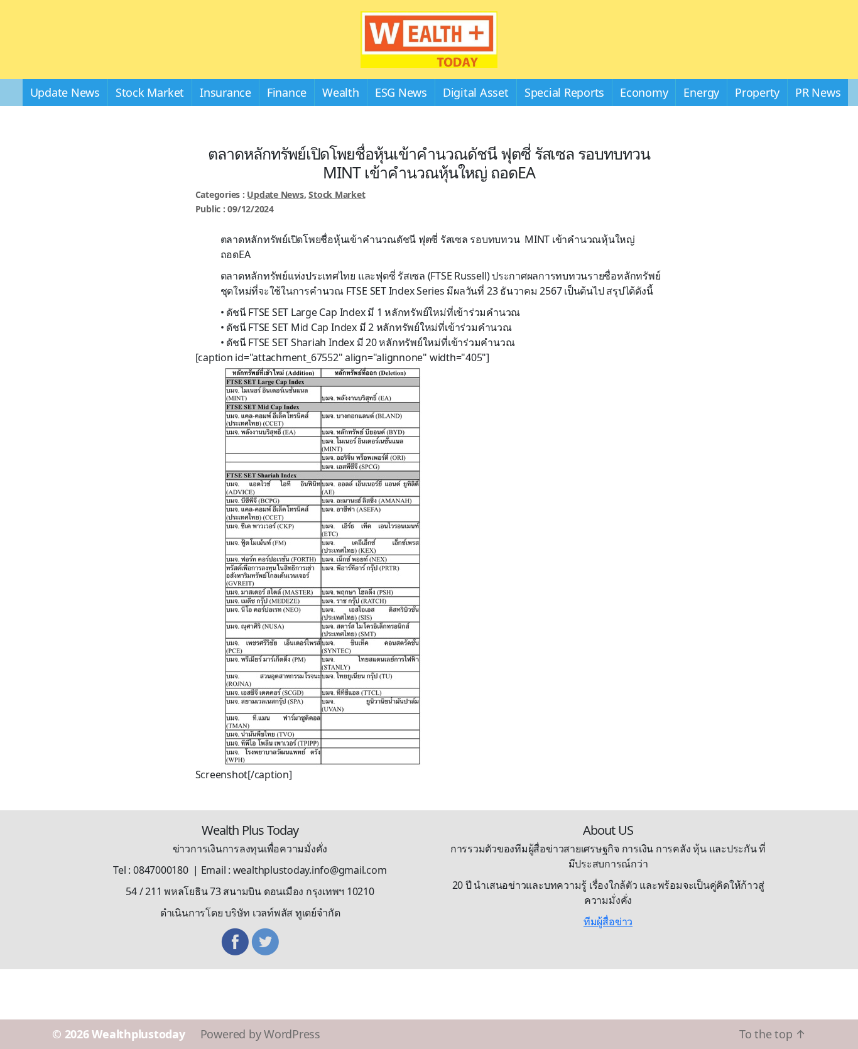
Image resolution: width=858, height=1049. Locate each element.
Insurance (225, 92)
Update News (65, 92)
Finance (287, 92)
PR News (817, 92)
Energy (701, 92)
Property (757, 92)
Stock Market (150, 92)
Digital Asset (476, 92)
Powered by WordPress (260, 1033)
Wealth (340, 92)
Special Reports (564, 92)
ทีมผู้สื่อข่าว (608, 921)
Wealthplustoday (138, 1033)
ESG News (401, 92)
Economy (644, 92)
